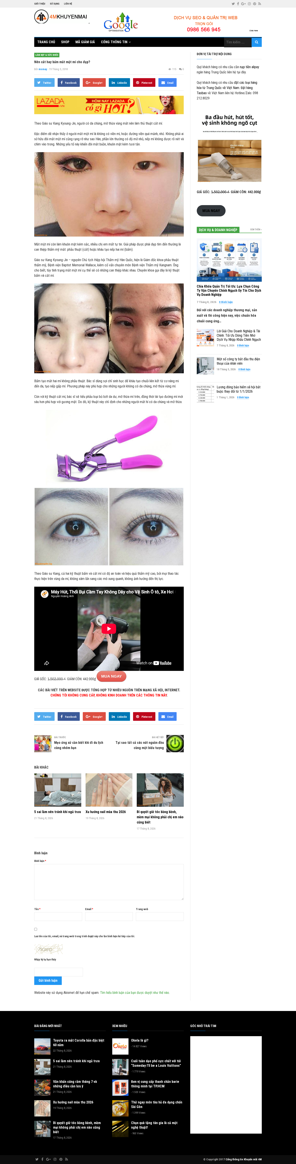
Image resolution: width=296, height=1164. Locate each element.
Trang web (142, 909)
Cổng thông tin (114, 42)
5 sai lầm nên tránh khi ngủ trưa (57, 812)
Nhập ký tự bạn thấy (45, 959)
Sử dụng (54, 3)
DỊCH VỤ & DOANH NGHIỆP (218, 230)
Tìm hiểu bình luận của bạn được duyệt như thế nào (134, 993)
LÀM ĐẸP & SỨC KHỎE (46, 55)
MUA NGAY (111, 676)
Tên (37, 909)
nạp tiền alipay (249, 67)
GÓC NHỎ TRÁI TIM (203, 1026)
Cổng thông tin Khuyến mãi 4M (244, 1159)
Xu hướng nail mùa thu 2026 (106, 812)
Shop (65, 42)
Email (89, 909)
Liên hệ (68, 3)
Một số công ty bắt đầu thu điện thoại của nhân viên (238, 361)
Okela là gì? (139, 1040)
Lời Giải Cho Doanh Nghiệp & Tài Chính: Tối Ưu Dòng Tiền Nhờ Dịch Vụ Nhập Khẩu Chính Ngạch (239, 335)
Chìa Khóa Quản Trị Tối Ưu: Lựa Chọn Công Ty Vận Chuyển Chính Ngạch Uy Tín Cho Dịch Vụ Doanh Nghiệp (229, 290)
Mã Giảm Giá (85, 42)
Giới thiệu (39, 3)
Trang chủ (46, 42)
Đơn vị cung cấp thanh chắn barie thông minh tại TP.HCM (155, 1084)
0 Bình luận (226, 302)
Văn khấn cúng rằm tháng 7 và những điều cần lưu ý (75, 1084)
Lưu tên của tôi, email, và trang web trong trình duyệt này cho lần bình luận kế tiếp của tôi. (84, 936)
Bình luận (40, 861)
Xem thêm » (256, 229)
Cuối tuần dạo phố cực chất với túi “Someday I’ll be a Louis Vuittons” (156, 1063)
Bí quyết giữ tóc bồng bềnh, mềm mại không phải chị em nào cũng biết (160, 817)
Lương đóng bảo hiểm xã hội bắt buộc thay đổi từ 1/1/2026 (238, 389)
